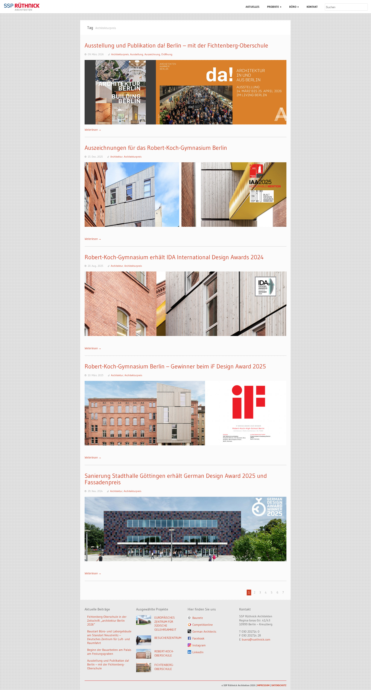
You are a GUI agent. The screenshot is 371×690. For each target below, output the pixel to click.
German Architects (204, 631)
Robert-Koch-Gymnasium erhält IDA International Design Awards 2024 (174, 257)
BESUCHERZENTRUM (167, 638)
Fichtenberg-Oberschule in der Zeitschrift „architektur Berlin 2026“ (106, 620)
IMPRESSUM (263, 685)
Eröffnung (166, 54)
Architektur (116, 156)
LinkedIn (198, 652)
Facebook (198, 638)
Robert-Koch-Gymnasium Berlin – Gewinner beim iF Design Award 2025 (175, 366)
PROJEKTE (274, 6)
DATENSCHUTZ (278, 685)
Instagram (199, 645)
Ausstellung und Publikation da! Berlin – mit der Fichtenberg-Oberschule (176, 45)
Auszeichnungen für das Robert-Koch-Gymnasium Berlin (156, 147)
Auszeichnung (152, 54)
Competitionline (202, 625)
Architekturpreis (120, 54)
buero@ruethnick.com (256, 639)
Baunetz (197, 618)
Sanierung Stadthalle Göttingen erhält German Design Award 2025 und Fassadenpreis (176, 479)
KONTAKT (312, 6)
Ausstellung (136, 54)
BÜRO (294, 6)
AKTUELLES (252, 6)
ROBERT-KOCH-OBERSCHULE (164, 653)
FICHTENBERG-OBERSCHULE (164, 667)
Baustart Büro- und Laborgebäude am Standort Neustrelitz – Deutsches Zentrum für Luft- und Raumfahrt (109, 637)
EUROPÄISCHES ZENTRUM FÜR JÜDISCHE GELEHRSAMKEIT (165, 624)
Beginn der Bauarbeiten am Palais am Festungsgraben (109, 652)
